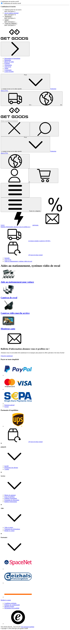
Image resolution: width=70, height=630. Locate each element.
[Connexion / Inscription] (14, 182)
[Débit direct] (18, 403)
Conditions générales (10, 603)
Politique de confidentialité (12, 605)
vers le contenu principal (11, 13)
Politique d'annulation (10, 498)
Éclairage (7, 63)
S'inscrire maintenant (7, 356)
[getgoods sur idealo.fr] (18, 597)
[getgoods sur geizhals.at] (18, 583)
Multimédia (7, 60)
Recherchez (8, 16)
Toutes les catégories (10, 23)
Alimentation (8, 65)
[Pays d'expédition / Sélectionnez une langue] (15, 161)
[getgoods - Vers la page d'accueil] (14, 41)
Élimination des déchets (11, 467)
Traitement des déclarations (12, 529)
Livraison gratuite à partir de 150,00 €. (39, 241)
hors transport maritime (27, 627)
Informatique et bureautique (12, 58)
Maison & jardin (9, 62)
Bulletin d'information (10, 501)
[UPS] (18, 426)
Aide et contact (8, 527)
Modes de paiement (10, 495)
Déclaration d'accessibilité (11, 608)
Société (6, 466)
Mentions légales (9, 606)
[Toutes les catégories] (15, 190)
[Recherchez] (44, 129)
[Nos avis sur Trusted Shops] (18, 623)
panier (6, 20)
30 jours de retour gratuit (35, 255)
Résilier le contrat (9, 530)
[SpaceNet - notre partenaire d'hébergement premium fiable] (18, 569)
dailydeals (35, 225)
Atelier (6, 68)
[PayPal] (18, 375)
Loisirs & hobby (9, 71)
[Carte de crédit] (18, 389)
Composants (7, 70)
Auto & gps (7, 66)
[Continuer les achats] (15, 49)
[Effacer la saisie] (15, 129)
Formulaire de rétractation (11, 500)
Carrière (6, 469)
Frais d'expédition (9, 497)
